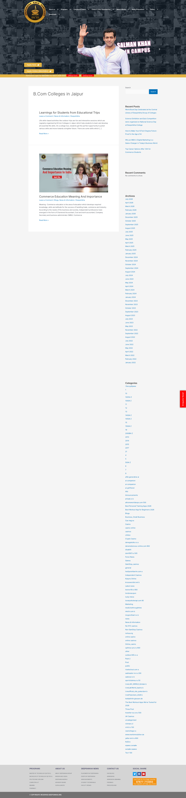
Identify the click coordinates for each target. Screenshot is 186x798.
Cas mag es (129, 521)
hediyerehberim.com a (133, 571)
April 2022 (129, 352)
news (127, 619)
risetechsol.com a (132, 669)
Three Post (129, 709)
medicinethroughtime (133, 608)
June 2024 (129, 279)
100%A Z (128, 397)
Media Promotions (138, 9)
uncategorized (130, 720)
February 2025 (130, 250)
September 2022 (131, 333)
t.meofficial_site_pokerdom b (136, 691)
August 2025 (130, 228)
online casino (130, 637)
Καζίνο (127, 742)
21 (126, 452)
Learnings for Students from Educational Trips (69, 112)
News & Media (121, 9)
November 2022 (131, 330)
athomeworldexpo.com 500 (135, 502)
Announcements (131, 495)
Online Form (107, 76)
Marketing (129, 604)
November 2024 (131, 261)
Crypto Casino (130, 539)
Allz (126, 491)
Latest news (129, 586)
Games (128, 561)
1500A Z (128, 426)
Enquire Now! (183, 399)
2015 (127, 444)
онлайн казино (131, 749)
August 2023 (130, 315)
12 (126, 408)
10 (126, 393)
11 (126, 404)
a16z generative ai (132, 477)
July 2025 (129, 232)
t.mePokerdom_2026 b (134, 695)
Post (127, 662)
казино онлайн (131, 745)
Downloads (52, 14)
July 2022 (129, 341)
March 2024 (129, 290)
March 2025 (129, 246)
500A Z (128, 462)
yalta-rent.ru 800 (131, 738)
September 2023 (131, 312)
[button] (68, 9)
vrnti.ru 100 (129, 727)
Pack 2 (127, 659)
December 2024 (131, 257)
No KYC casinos (131, 626)
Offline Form (92, 76)
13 (126, 412)
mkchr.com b (130, 611)
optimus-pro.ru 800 (132, 648)
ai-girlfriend (129, 488)
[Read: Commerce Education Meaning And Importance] (73, 173)
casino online (130, 528)
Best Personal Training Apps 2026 (138, 506)
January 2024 (130, 297)
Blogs (56, 200)
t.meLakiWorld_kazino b (134, 688)
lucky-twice (129, 597)
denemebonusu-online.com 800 (137, 546)
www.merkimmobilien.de (134, 735)
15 (126, 422)
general (128, 568)
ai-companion (130, 484)
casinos (128, 531)
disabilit (128, 550)
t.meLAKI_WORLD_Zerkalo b (135, 684)
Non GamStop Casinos (133, 630)
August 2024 (130, 272)
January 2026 (130, 214)
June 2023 (129, 323)
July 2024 (129, 275)
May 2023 (129, 326)
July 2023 (129, 319)
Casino (128, 524)
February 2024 (130, 293)
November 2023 (131, 304)
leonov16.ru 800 (131, 590)
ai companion (130, 481)
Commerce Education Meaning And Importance (70, 196)
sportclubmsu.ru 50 (132, 680)
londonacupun (130, 593)
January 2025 (130, 254)
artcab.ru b (129, 499)
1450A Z (128, 419)
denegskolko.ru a (131, 542)
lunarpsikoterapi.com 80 (134, 600)
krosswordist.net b (132, 582)
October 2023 (130, 308)
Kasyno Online (130, 579)
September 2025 (131, 224)
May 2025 (129, 239)
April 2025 (129, 243)
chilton (127, 535)
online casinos (130, 640)
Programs (64, 9)
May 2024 (129, 283)
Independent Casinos (133, 575)
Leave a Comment (46, 116)
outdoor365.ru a (131, 655)
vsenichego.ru (130, 731)
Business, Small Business (135, 517)
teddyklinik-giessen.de (134, 699)
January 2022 (130, 362)
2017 (127, 448)
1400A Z (128, 415)
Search (128, 88)
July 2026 (129, 199)
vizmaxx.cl (129, 724)
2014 (127, 441)
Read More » (44, 133)
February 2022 (130, 359)
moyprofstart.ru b (132, 615)
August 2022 (130, 337)
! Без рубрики (130, 386)
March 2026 (129, 206)
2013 (127, 437)
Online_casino (130, 644)
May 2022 (129, 348)
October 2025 (130, 221)
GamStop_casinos (132, 564)
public (127, 666)
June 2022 (129, 344)
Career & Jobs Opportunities (101, 9)
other (127, 651)
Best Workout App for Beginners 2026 (139, 510)
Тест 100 (128, 753)
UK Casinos (129, 716)
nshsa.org (129, 633)
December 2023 (131, 301)
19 (126, 430)
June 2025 (129, 235)
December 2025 (131, 217)
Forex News (129, 557)
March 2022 (129, 355)
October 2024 (130, 264)
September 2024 (131, 268)
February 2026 (130, 210)
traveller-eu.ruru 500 (133, 713)
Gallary (152, 9)
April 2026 (129, 203)
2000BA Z (129, 433)
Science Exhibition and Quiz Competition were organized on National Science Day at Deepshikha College (140, 122)
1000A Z (128, 401)
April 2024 (129, 286)
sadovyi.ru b (130, 677)
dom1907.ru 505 (131, 553)
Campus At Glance (79, 9)
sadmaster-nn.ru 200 (133, 673)
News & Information (61, 116)
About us (52, 9)
